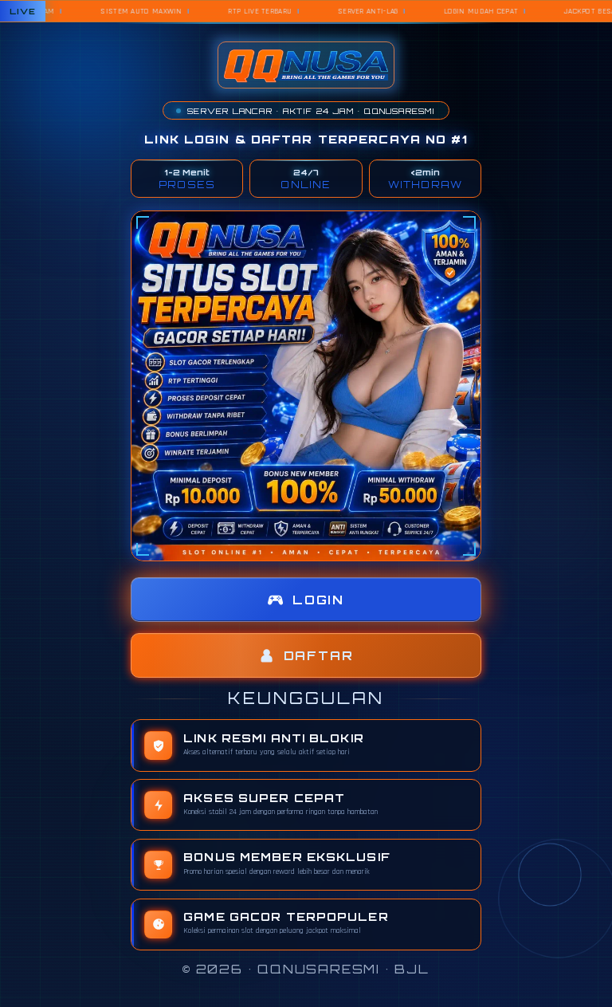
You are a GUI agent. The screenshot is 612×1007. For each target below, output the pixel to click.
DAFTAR (319, 655)
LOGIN (318, 600)
